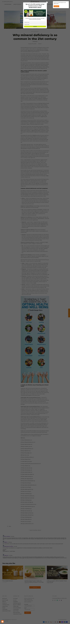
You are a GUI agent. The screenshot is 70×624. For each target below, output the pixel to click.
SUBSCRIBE (35, 26)
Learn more (56, 6)
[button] (2, 621)
